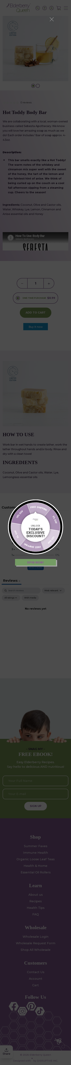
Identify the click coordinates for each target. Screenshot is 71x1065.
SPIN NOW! (35, 562)
